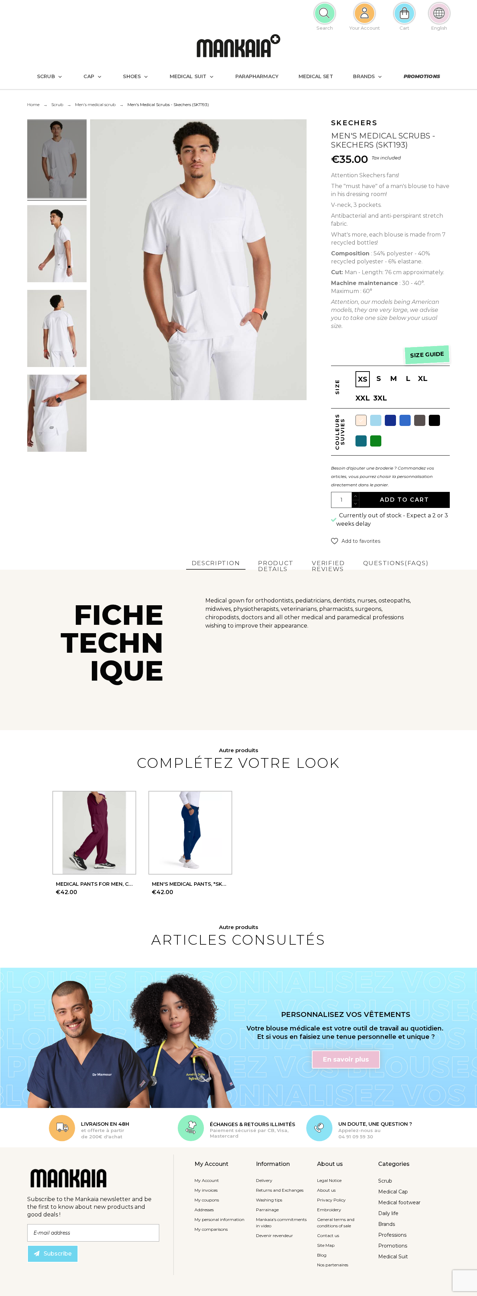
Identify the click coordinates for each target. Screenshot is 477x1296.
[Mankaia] (238, 47)
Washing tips (269, 1200)
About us (326, 1190)
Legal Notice (329, 1180)
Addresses (204, 1209)
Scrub (385, 1181)
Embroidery (329, 1209)
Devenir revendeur (274, 1235)
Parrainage (267, 1209)
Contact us (328, 1235)
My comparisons (211, 1229)
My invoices (206, 1190)
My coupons (207, 1200)
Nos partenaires (332, 1264)
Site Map (326, 1245)
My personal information (219, 1219)
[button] (355, 541)
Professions (392, 1235)
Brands (386, 1224)
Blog (321, 1255)
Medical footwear (399, 1202)
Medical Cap (393, 1192)
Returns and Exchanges (279, 1190)
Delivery (264, 1180)
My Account (207, 1180)
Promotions (392, 1246)
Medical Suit (393, 1256)
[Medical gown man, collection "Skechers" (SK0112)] (57, 160)
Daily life (388, 1213)
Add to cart (404, 499)
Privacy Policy (331, 1200)
